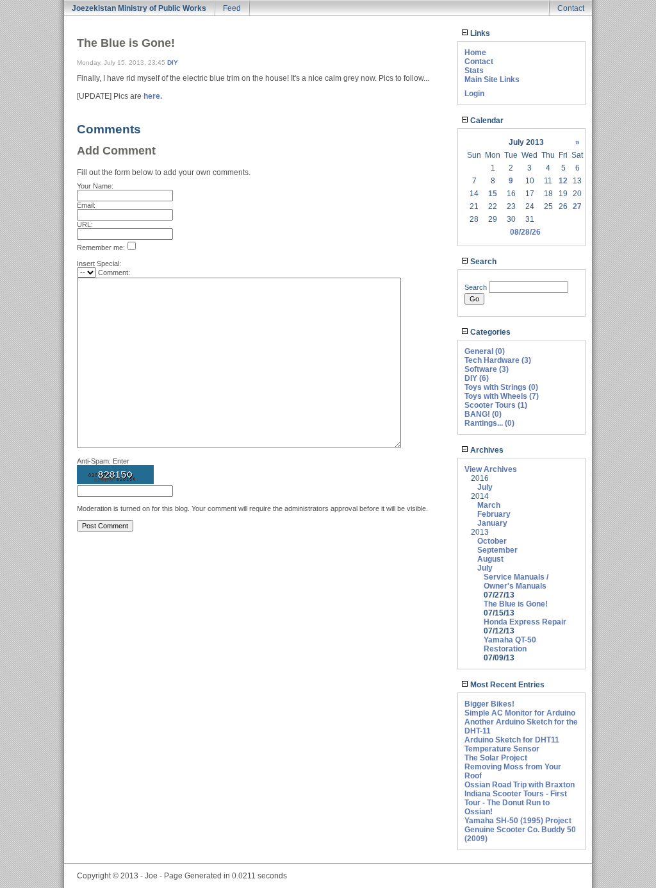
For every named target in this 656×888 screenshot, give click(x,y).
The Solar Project (495, 757)
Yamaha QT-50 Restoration (510, 644)
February (494, 514)
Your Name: (95, 186)
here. (153, 96)
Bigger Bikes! (489, 704)
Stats (474, 70)
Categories (489, 332)
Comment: (114, 272)
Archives (486, 450)
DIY (172, 62)
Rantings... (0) (489, 423)
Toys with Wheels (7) (501, 396)
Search (482, 261)
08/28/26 (525, 232)
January (492, 523)
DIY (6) (476, 378)
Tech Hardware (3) (497, 360)
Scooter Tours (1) (495, 405)
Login (474, 93)
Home (475, 52)
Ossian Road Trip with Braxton (519, 784)
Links (479, 33)
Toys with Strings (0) (501, 387)
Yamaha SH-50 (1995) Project (517, 820)
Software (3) (486, 369)
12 (563, 180)
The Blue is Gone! (516, 603)
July (485, 487)
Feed (232, 8)
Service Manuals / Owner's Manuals (516, 582)
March (488, 505)
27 (577, 206)
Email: (86, 205)
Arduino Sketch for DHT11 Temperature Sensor (511, 744)
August (490, 559)
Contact (570, 8)
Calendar (486, 120)
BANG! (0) (483, 414)
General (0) (484, 351)
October (492, 541)
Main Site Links (492, 79)
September (497, 550)
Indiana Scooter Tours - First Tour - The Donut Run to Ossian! (515, 802)
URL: (85, 224)
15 (492, 193)
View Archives (490, 469)
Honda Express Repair (525, 621)
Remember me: (101, 247)
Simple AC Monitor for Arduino (519, 712)
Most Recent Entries (506, 684)
